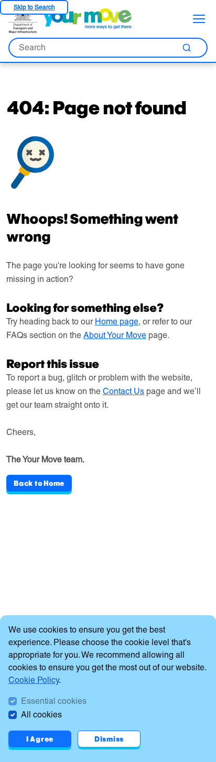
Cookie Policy (33, 680)
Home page (116, 321)
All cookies (41, 714)
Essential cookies (54, 700)
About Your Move (114, 335)
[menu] (199, 18)
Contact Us (123, 391)
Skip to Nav (34, 7)
